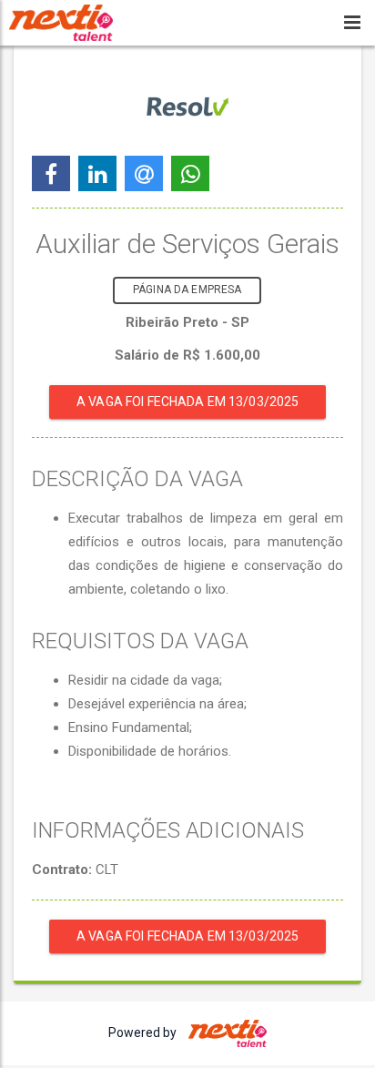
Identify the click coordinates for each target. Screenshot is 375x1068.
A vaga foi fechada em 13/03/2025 (187, 401)
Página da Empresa (187, 289)
